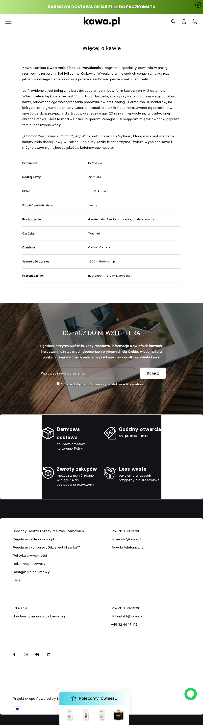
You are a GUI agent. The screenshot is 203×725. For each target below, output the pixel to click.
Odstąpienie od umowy (31, 572)
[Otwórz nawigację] (8, 22)
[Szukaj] (173, 21)
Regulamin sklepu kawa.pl (33, 539)
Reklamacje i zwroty (29, 563)
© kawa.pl (19, 692)
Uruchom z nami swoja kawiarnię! (40, 616)
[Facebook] (14, 654)
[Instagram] (25, 654)
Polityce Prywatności (129, 384)
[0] (195, 22)
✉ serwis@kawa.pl (126, 539)
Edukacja (20, 608)
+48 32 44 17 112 (124, 624)
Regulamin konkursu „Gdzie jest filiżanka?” (46, 547)
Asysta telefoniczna (127, 547)
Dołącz (153, 373)
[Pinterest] (37, 654)
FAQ (16, 580)
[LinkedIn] (48, 654)
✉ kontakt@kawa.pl (127, 616)
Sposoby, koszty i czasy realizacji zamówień (48, 531)
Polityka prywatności (30, 555)
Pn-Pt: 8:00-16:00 (125, 531)
